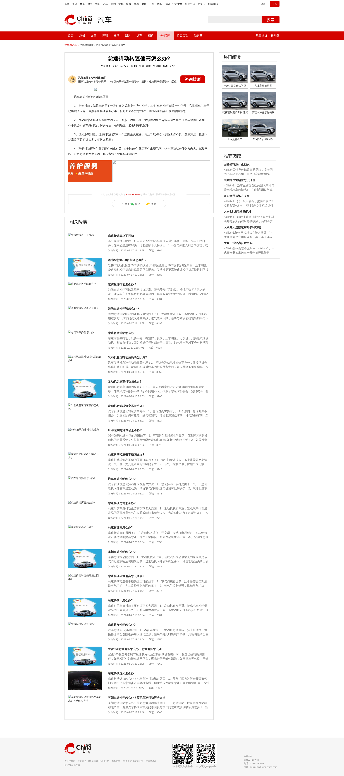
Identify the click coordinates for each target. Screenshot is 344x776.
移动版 (275, 35)
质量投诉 (261, 35)
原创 (82, 35)
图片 (128, 35)
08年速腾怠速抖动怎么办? (125, 430)
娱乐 (97, 4)
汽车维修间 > (87, 45)
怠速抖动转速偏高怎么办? (110, 45)
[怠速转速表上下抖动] (85, 235)
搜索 (270, 20)
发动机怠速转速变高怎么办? (126, 405)
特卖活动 (182, 35)
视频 (116, 35)
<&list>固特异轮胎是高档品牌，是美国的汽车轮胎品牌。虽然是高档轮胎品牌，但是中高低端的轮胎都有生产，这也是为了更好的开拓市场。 (248, 172)
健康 (144, 4)
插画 (136, 4)
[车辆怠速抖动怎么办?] (85, 551)
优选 (159, 4)
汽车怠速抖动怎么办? (122, 478)
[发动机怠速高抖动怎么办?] (85, 381)
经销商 (198, 35)
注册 (263, 4)
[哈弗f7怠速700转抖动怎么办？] (85, 259)
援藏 (128, 4)
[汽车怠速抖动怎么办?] (85, 478)
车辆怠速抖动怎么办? (122, 551)
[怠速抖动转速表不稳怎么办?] (85, 453)
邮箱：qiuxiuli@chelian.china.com (260, 767)
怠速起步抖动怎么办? (122, 624)
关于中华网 (69, 761)
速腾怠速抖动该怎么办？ (124, 308)
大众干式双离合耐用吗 (238, 243)
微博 (153, 203)
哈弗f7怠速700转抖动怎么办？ (127, 260)
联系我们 (93, 761)
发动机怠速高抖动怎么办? (124, 381)
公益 (151, 4)
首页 (67, 4)
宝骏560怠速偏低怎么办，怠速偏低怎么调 (135, 649)
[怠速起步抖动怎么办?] (85, 624)
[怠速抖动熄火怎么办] (85, 672)
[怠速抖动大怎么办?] (85, 599)
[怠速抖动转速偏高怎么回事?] (85, 575)
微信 (137, 203)
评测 (105, 35)
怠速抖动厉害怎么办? (122, 503)
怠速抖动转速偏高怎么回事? (126, 576)
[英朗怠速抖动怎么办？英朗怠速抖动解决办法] (85, 697)
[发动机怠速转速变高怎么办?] (85, 405)
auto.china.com (133, 194)
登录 (275, 4)
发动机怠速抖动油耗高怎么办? (127, 357)
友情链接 (138, 761)
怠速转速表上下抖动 (121, 235)
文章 (93, 35)
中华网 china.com (79, 20)
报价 (151, 35)
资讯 (74, 4)
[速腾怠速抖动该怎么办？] (85, 308)
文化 (120, 4)
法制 (167, 4)
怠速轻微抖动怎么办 (121, 332)
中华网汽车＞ (72, 45)
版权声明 (116, 761)
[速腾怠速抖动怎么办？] (85, 283)
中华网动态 (151, 761)
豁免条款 (127, 761)
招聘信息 (105, 761)
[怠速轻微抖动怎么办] (85, 332)
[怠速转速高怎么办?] (85, 526)
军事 (82, 4)
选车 (139, 35)
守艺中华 (177, 4)
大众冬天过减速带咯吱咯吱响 (242, 227)
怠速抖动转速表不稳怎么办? (126, 454)
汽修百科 (165, 35)
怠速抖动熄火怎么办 (121, 673)
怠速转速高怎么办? (120, 527)
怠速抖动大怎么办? (120, 600)
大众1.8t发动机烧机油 (238, 211)
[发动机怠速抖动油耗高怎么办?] (85, 356)
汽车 (105, 4)
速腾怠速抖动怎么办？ (122, 284)
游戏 (113, 4)
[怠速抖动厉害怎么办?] (85, 502)
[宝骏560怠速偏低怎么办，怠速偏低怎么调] (85, 648)
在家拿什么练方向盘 (237, 195)
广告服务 (82, 761)
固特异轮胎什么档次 (237, 164)
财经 (90, 4)
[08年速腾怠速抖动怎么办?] (85, 429)
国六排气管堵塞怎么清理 (239, 180)
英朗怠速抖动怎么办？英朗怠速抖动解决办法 (136, 697)
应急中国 (190, 4)
